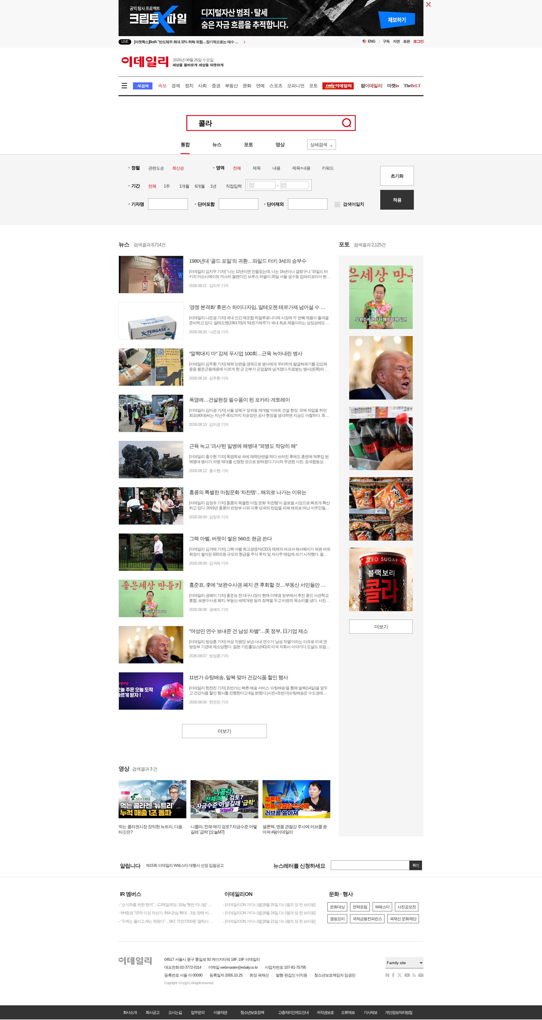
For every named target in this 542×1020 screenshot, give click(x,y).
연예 (260, 85)
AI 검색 (142, 86)
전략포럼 (360, 907)
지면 (396, 41)
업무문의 (197, 1012)
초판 (406, 41)
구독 (386, 41)
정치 (189, 85)
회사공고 (152, 1012)
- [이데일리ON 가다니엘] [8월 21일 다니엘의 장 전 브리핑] (269, 921)
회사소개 (130, 1012)
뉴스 (216, 144)
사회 (202, 85)
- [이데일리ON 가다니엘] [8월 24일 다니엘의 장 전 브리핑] (269, 913)
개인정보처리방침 (398, 1012)
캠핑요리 (337, 918)
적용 (397, 200)
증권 (216, 85)
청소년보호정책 (252, 1012)
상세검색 (318, 144)
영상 (280, 144)
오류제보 (348, 1012)
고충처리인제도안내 (293, 1012)
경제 (175, 85)
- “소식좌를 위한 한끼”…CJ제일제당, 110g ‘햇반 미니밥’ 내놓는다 (167, 904)
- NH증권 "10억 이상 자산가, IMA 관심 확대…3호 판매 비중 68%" (167, 913)
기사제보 (370, 1012)
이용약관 (220, 1012)
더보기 (224, 731)
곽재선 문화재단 (403, 918)
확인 (415, 865)
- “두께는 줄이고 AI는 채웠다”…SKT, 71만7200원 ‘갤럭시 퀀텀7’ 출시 (167, 921)
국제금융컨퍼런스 (367, 918)
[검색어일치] (337, 204)
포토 (313, 85)
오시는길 (175, 1012)
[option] (225, 42)
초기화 (397, 176)
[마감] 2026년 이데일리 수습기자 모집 (176, 865)
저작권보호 (325, 1012)
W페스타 (382, 907)
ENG (371, 41)
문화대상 (337, 907)
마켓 (393, 85)
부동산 (231, 85)
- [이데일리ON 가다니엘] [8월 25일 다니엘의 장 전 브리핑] (269, 904)
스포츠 (275, 85)
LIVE (124, 42)
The (412, 85)
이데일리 (172, 61)
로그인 (418, 41)
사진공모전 (406, 907)
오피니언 (295, 85)
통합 (185, 144)
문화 (247, 85)
